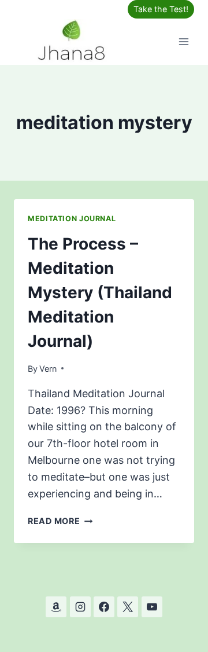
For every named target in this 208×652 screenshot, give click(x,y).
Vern (48, 368)
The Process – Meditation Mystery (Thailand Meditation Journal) (100, 292)
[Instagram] (80, 606)
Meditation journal (72, 218)
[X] (127, 606)
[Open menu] (183, 41)
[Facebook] (104, 606)
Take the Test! (160, 9)
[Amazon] (56, 606)
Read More (60, 521)
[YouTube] (152, 606)
